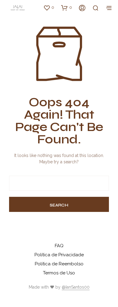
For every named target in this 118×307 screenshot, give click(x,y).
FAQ (59, 245)
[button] (48, 8)
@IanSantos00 (76, 287)
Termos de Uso (59, 273)
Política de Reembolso (59, 264)
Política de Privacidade (59, 254)
